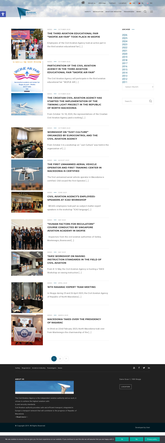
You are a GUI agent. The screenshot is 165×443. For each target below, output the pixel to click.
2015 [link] (124, 69)
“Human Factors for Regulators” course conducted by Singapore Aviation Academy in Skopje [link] (71, 227)
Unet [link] (148, 428)
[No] (156, 439)
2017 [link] (124, 63)
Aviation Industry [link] (39, 368)
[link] (3, 14)
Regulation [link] (26, 368)
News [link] (49, 29)
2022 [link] (124, 47)
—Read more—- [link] (21, 417)
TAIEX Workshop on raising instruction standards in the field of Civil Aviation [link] (74, 259)
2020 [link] (124, 54)
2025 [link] (124, 38)
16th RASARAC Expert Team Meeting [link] (71, 287)
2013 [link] (124, 76)
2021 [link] (124, 50)
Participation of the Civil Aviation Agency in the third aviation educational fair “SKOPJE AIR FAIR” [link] (71, 69)
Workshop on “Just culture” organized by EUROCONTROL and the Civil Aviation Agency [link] (72, 135)
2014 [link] (124, 72)
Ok (122, 439)
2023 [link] (124, 44)
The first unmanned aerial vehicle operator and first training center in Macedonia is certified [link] (74, 167)
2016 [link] (124, 66)
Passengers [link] (51, 368)
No (137, 439)
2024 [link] (124, 41)
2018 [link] (124, 60)
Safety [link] (17, 368)
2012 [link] (124, 79)
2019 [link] (124, 57)
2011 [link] (124, 82)
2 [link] (60, 359)
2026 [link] (124, 35)
